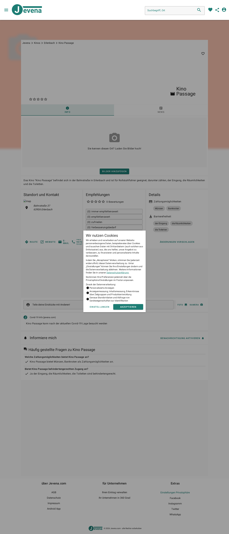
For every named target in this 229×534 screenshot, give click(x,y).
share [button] (217, 9)
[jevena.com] (25, 10)
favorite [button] (210, 9)
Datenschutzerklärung (118, 272)
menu (6, 9)
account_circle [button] (224, 9)
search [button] (199, 9)
